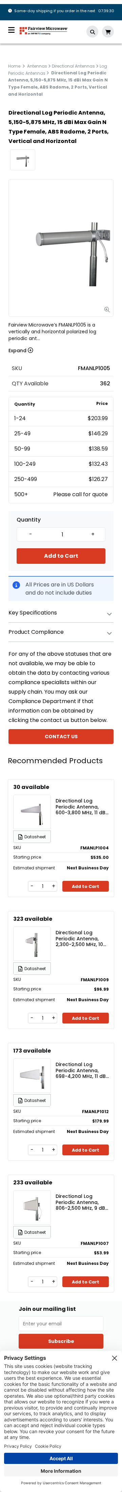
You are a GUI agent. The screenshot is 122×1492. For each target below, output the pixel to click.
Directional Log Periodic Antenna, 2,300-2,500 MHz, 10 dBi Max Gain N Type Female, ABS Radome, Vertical (82, 938)
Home (14, 66)
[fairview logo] (43, 30)
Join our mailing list (47, 1309)
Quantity (29, 519)
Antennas (37, 66)
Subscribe (61, 1341)
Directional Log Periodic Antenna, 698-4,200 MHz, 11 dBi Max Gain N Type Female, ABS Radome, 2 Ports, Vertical (82, 1070)
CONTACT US (61, 736)
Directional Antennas (73, 66)
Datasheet (35, 837)
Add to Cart (61, 556)
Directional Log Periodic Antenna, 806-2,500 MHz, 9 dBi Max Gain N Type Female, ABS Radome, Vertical (82, 1202)
